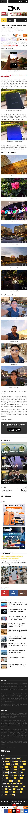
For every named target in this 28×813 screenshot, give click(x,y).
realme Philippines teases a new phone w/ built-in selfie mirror (17, 610)
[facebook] (19, 1)
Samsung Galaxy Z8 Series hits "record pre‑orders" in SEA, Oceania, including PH (13, 479)
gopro (18, 789)
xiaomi (12, 761)
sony (20, 769)
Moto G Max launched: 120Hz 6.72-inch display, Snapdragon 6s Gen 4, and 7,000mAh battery (17, 618)
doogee (15, 781)
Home (3, 20)
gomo (21, 786)
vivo (21, 761)
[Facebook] (6, 811)
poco (3, 775)
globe (21, 764)
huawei (4, 758)
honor (12, 764)
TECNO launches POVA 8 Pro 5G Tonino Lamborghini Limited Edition (17, 644)
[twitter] (24, 1)
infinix (11, 767)
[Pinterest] (18, 811)
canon (11, 778)
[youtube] (26, 1)
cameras (3, 31)
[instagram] (22, 1)
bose (18, 792)
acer (3, 772)
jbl (11, 783)
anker (13, 786)
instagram (4, 786)
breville (11, 792)
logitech (4, 783)
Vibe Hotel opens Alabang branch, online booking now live (17, 631)
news (7, 31)
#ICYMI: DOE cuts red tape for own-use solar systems (16, 651)
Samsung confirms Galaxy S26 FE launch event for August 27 (13, 452)
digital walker (5, 781)
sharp (19, 775)
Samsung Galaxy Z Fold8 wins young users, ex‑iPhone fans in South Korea (13, 465)
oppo (3, 761)
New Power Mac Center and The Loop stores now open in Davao (17, 665)
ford (3, 794)
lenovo (3, 769)
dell (18, 783)
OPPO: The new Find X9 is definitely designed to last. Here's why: (12, 557)
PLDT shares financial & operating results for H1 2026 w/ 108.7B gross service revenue (17, 604)
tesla (3, 792)
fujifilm (11, 775)
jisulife (10, 794)
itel (19, 778)
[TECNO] (14, 807)
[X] (14, 811)
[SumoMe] (26, 811)
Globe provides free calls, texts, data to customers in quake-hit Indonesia (17, 638)
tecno (12, 769)
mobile (3, 444)
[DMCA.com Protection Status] (5, 752)
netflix (3, 778)
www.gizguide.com (5, 801)
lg (18, 767)
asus (3, 767)
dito (19, 772)
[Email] (22, 811)
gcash (11, 772)
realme (3, 764)
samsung (10, 31)
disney (10, 789)
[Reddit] (10, 811)
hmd (3, 789)
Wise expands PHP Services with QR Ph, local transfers (17, 658)
